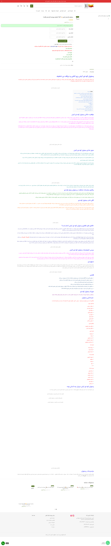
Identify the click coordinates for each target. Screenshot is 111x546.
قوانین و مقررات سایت (50, 520)
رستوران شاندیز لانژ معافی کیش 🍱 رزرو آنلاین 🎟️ (85, 487)
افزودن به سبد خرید (62, 41)
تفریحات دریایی (52, 522)
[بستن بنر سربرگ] (1, 1)
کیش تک (27, 237)
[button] (108, 18)
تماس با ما (52, 524)
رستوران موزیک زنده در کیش (65, 65)
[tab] (92, 71)
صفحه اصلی (52, 518)
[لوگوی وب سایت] (89, 6)
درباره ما (53, 527)
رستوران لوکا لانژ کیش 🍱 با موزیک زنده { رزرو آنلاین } (46, 488)
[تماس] (3, 543)
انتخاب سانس (70, 37)
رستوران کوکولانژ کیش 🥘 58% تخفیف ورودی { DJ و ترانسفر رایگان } (65, 488)
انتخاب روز (71, 33)
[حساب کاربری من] (18, 6)
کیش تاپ (23, 237)
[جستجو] (31, 6)
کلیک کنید (56, 44)
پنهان (89, 91)
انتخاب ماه (71, 29)
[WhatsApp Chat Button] (108, 543)
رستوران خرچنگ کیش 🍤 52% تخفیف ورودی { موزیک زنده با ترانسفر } (26, 504)
